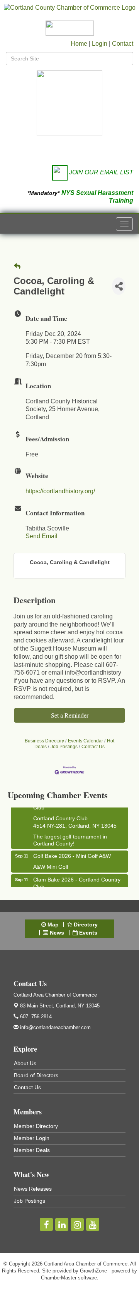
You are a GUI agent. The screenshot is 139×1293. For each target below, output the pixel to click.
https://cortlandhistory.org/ (60, 491)
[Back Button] (17, 266)
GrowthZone (93, 1271)
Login (99, 43)
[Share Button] (118, 286)
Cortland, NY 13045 (60, 1006)
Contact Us (93, 746)
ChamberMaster (58, 1278)
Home (79, 43)
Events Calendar (85, 741)
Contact (122, 43)
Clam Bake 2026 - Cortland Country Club (76, 880)
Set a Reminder (69, 715)
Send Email (41, 536)
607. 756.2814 (35, 1016)
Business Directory (44, 741)
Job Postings (64, 746)
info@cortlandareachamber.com (55, 1027)
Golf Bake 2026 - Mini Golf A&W (72, 854)
